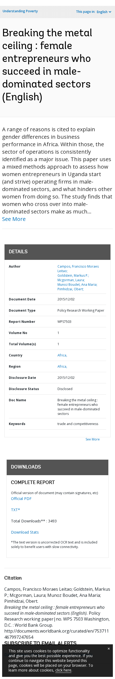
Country (15, 355)
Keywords (17, 424)
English (102, 12)
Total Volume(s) (22, 344)
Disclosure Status (24, 389)
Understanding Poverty (20, 11)
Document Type (22, 310)
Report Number (22, 321)
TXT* (15, 509)
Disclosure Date (22, 377)
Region (15, 366)
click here (63, 670)
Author (15, 266)
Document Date (22, 299)
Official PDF (21, 498)
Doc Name (17, 400)
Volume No (18, 333)
